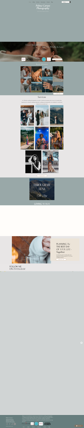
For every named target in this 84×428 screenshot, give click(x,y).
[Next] (78, 220)
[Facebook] (10, 424)
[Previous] (6, 220)
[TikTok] (12, 424)
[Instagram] (7, 424)
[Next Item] (61, 79)
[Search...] (70, 2)
